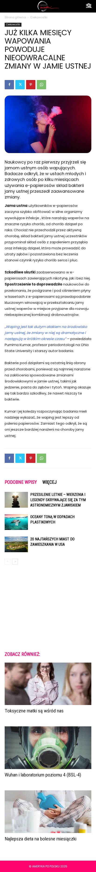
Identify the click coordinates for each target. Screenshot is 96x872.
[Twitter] (20, 84)
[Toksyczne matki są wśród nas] (48, 684)
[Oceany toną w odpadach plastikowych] (16, 522)
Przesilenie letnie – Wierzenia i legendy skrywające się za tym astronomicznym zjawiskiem (58, 499)
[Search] (89, 6)
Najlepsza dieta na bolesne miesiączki (40, 839)
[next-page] (15, 561)
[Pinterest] (30, 84)
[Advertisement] (48, 607)
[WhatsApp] (41, 84)
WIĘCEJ (49, 482)
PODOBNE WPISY (21, 482)
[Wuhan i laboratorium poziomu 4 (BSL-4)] (48, 747)
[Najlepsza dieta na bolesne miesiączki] (48, 811)
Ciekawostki (38, 17)
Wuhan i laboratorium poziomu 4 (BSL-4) (43, 775)
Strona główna (15, 17)
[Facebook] (9, 84)
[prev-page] (7, 561)
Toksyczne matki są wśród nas (34, 711)
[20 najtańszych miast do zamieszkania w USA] (16, 544)
